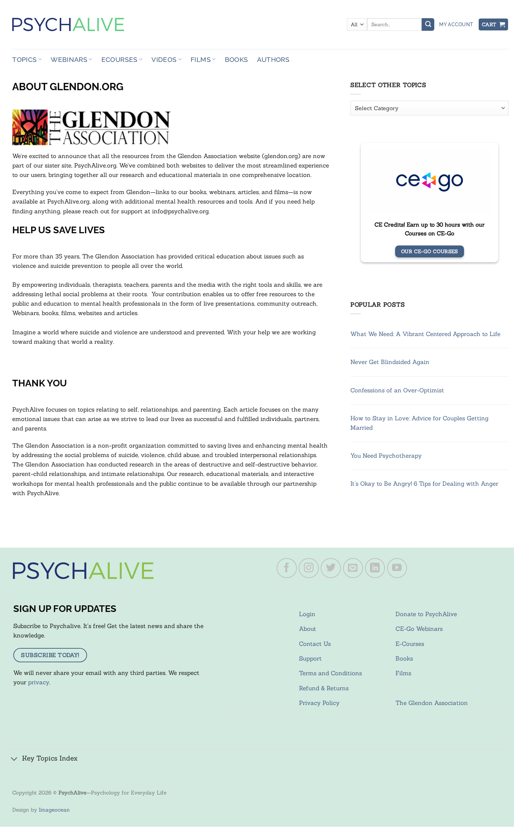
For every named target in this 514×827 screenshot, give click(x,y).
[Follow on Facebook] (287, 568)
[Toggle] (14, 759)
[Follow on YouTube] (397, 568)
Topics (24, 59)
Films (201, 59)
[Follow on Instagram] (309, 568)
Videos (164, 59)
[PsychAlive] (68, 24)
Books (236, 59)
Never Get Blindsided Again (389, 362)
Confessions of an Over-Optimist (397, 390)
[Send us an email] (353, 568)
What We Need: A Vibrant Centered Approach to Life (425, 334)
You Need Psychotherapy (386, 455)
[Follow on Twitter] (331, 568)
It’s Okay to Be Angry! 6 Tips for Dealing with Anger (424, 483)
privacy (38, 682)
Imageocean (54, 809)
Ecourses (119, 59)
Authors (273, 59)
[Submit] (428, 24)
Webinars (69, 59)
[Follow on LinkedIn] (375, 568)
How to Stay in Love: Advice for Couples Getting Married (419, 423)
